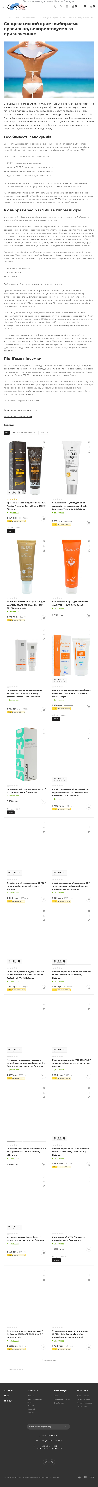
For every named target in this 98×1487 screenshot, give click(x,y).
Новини (30, 1396)
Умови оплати (83, 1396)
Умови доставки (83, 1399)
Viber (52, 1462)
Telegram (45, 1462)
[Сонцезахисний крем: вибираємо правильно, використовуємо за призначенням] (49, 69)
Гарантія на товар (84, 1403)
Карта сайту (82, 1406)
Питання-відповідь (62, 1399)
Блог (56, 1396)
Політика (31, 1405)
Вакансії (31, 1409)
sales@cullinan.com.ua (51, 1440)
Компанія (32, 1391)
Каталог (8, 1391)
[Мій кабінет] (67, 7)
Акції (6, 1396)
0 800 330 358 (49, 1436)
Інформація (60, 1391)
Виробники (59, 1403)
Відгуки (30, 1413)
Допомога (82, 1391)
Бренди (8, 1401)
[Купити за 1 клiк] (89, 452)
